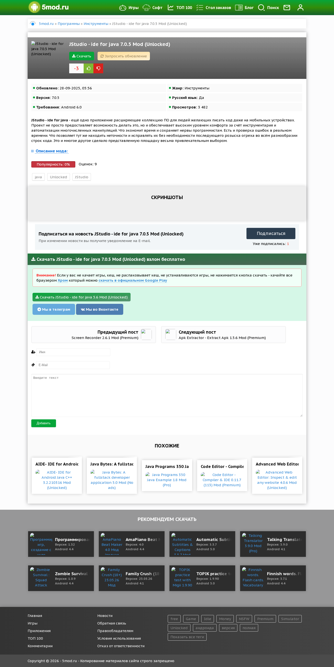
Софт (157, 7)
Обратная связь (111, 623)
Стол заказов (218, 7)
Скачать (83, 56)
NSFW (244, 618)
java (38, 177)
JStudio (81, 177)
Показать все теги (187, 637)
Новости (104, 615)
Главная (35, 615)
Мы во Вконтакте (101, 309)
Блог (249, 7)
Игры (134, 7)
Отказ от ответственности (121, 646)
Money (225, 618)
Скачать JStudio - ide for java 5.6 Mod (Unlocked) (83, 297)
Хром (63, 280)
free (174, 618)
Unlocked (58, 177)
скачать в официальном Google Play (133, 280)
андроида (205, 627)
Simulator (290, 618)
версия (228, 627)
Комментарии (40, 646)
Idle (207, 618)
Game (191, 618)
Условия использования (119, 638)
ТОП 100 (184, 7)
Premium (265, 618)
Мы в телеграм (55, 309)
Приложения (39, 630)
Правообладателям (115, 630)
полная (249, 627)
